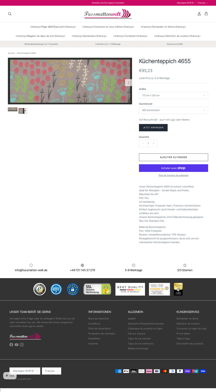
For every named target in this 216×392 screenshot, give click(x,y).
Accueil (11, 53)
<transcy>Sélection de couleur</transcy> (177, 35)
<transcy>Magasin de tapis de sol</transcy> (40, 35)
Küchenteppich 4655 (26, 53)
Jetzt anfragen (153, 127)
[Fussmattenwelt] (108, 14)
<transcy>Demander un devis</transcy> (163, 26)
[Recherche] (10, 14)
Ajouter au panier (173, 157)
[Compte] (198, 14)
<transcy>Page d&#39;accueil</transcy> (53, 26)
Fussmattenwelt (24, 379)
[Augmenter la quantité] (154, 143)
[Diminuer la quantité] (142, 143)
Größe (142, 89)
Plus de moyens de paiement (173, 175)
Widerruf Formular (138, 348)
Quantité (144, 136)
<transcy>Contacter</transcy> (130, 35)
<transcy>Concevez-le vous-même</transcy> (108, 26)
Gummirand (145, 103)
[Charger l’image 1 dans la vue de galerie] (70, 81)
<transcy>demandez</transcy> (89, 35)
